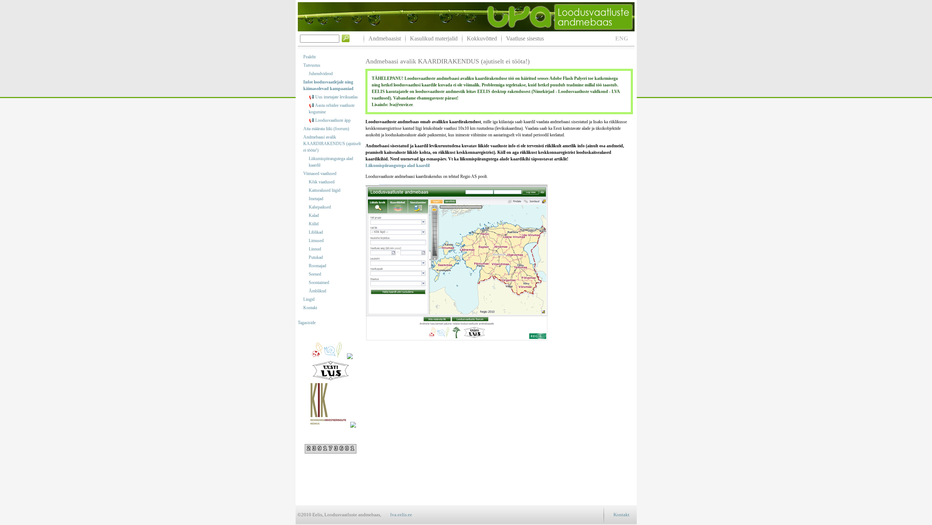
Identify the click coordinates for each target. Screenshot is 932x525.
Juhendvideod (321, 73)
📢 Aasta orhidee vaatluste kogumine (332, 108)
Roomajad (317, 265)
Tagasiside (307, 322)
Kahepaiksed (320, 207)
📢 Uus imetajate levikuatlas (333, 97)
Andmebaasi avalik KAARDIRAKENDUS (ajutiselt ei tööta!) (332, 144)
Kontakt (310, 307)
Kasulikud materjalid (434, 38)
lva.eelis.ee (401, 514)
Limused (316, 240)
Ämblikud (317, 290)
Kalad (314, 215)
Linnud (315, 249)
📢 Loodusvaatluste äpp (330, 120)
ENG (621, 38)
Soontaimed (319, 282)
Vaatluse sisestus (525, 38)
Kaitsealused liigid (324, 190)
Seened (315, 274)
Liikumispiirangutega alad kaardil (331, 162)
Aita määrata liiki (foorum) (326, 128)
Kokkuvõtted (482, 38)
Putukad (316, 257)
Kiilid (314, 223)
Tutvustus (311, 65)
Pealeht (309, 56)
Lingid (309, 299)
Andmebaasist (384, 38)
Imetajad (316, 198)
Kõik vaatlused (322, 181)
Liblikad (316, 232)
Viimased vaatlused (319, 173)
